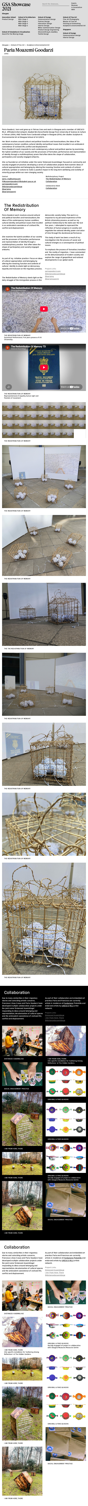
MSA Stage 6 (23, 25)
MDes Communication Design (49, 28)
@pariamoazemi (9, 191)
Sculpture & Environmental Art (74, 25)
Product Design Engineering (48, 30)
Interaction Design (45, 23)
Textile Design (43, 34)
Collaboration (51, 181)
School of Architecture (27, 17)
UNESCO (65, 1005)
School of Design (44, 17)
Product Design (8, 19)
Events (73, 3)
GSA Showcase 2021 (16, 6)
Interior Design (43, 25)
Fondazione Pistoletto (73, 1258)
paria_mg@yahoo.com (11, 179)
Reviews (74, 5)
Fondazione (68, 1003)
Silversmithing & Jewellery (48, 32)
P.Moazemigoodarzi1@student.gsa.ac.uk (19, 181)
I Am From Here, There (54, 1018)
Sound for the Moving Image (12, 34)
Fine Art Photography (71, 19)
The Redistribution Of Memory (58, 179)
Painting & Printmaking (72, 23)
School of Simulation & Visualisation (16, 32)
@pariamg (6, 189)
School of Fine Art (70, 17)
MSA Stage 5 (23, 23)
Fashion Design (44, 21)
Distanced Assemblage (54, 1015)
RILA (72, 1005)
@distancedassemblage (12, 186)
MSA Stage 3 (23, 19)
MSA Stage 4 (23, 21)
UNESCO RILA (68, 1260)
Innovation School (9, 17)
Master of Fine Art (70, 21)
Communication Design (47, 19)
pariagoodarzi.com (10, 184)
